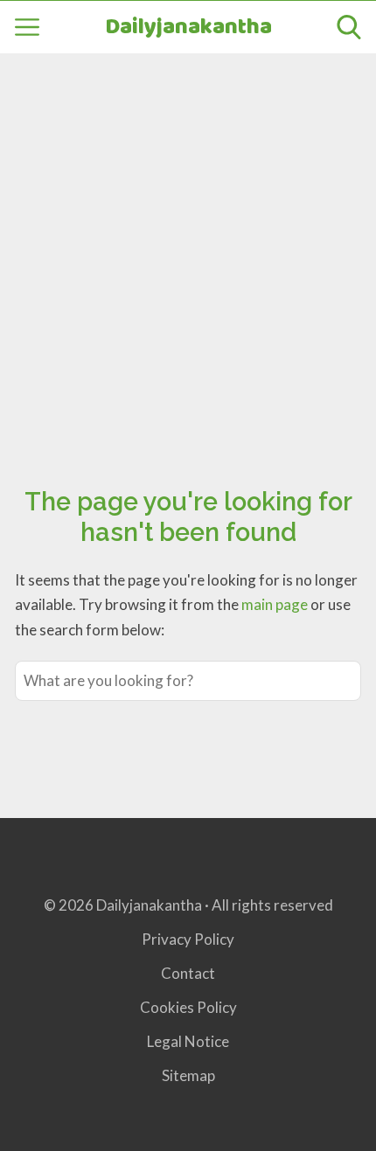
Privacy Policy (188, 939)
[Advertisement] (188, 250)
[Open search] (349, 27)
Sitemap (188, 1075)
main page (274, 604)
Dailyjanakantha (188, 27)
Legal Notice (188, 1041)
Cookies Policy (188, 1007)
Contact (188, 973)
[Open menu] (27, 27)
